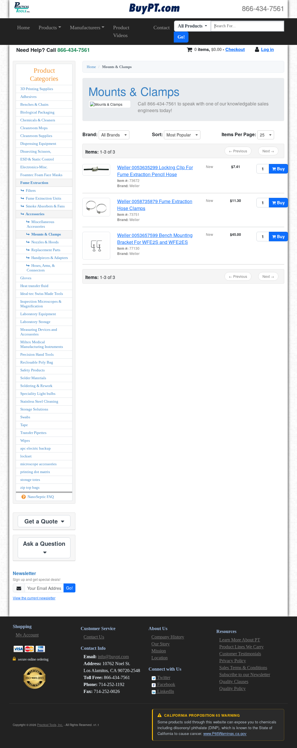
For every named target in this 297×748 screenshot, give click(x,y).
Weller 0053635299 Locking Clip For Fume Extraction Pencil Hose (155, 171)
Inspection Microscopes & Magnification (40, 303)
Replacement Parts (45, 250)
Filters (30, 190)
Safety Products (32, 370)
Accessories (34, 214)
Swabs (25, 417)
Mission (158, 650)
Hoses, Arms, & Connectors (41, 267)
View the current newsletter (34, 597)
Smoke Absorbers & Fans (45, 206)
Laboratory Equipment (38, 314)
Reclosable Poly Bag (36, 362)
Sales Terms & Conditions (243, 667)
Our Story (160, 643)
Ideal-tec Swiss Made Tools (41, 293)
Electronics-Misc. (34, 167)
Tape (24, 425)
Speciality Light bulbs (37, 393)
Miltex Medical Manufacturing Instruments (41, 344)
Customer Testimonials (240, 653)
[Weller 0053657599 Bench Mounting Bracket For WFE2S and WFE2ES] (96, 246)
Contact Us (94, 636)
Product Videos (121, 31)
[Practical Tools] (21, 7)
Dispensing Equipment (38, 143)
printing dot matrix (35, 472)
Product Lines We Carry (241, 646)
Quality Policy (232, 688)
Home (23, 27)
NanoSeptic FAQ (40, 497)
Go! (181, 36)
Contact (161, 27)
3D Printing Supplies (36, 89)
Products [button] (48, 27)
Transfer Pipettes (33, 432)
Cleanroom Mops (34, 128)
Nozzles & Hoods (44, 242)
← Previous (238, 150)
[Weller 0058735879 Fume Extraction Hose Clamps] (96, 207)
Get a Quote (41, 521)
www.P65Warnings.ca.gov (225, 733)
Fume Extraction (34, 182)
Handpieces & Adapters (49, 258)
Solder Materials (33, 378)
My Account (27, 634)
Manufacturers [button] (85, 27)
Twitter (163, 677)
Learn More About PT (239, 639)
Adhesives (28, 96)
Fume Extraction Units (43, 198)
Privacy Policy (232, 660)
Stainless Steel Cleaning (39, 401)
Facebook (165, 684)
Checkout (235, 49)
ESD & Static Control (37, 159)
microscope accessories (38, 464)
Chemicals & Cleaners (37, 120)
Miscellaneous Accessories (40, 224)
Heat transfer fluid (34, 286)
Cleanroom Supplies (36, 136)
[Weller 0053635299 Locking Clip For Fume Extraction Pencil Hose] (96, 170)
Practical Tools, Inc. (50, 725)
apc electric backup (35, 448)
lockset (26, 456)
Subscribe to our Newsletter (244, 674)
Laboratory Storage (35, 322)
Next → (268, 150)
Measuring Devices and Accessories (38, 331)
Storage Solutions (34, 409)
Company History (167, 636)
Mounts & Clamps (45, 234)
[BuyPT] (154, 8)
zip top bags (29, 487)
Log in (267, 49)
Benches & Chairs (34, 104)
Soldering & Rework (36, 386)
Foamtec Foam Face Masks (41, 175)
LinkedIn (165, 691)
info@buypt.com (113, 656)
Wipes (25, 440)
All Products (191, 25)
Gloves (25, 278)
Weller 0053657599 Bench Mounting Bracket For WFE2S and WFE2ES (155, 238)
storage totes (30, 479)
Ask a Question (44, 543)
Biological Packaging (37, 112)
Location (159, 657)
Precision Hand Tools (37, 354)
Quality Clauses (233, 681)
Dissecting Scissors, (35, 151)
